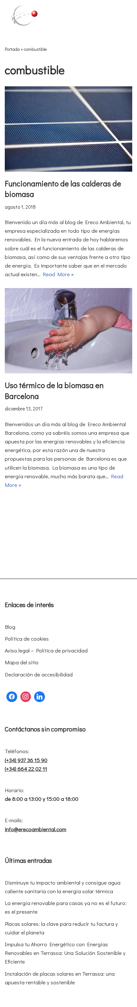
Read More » (58, 274)
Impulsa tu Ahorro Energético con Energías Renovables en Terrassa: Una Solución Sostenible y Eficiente (65, 953)
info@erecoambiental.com (35, 829)
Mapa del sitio (22, 662)
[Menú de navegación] (124, 15)
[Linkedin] (39, 696)
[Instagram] (26, 696)
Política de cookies (27, 638)
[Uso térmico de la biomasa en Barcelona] (68, 330)
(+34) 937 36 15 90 (26, 760)
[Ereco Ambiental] (24, 15)
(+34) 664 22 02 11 (26, 768)
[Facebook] (12, 696)
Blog (10, 626)
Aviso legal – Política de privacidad (46, 650)
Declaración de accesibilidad (39, 674)
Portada (12, 49)
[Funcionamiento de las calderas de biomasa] (68, 128)
